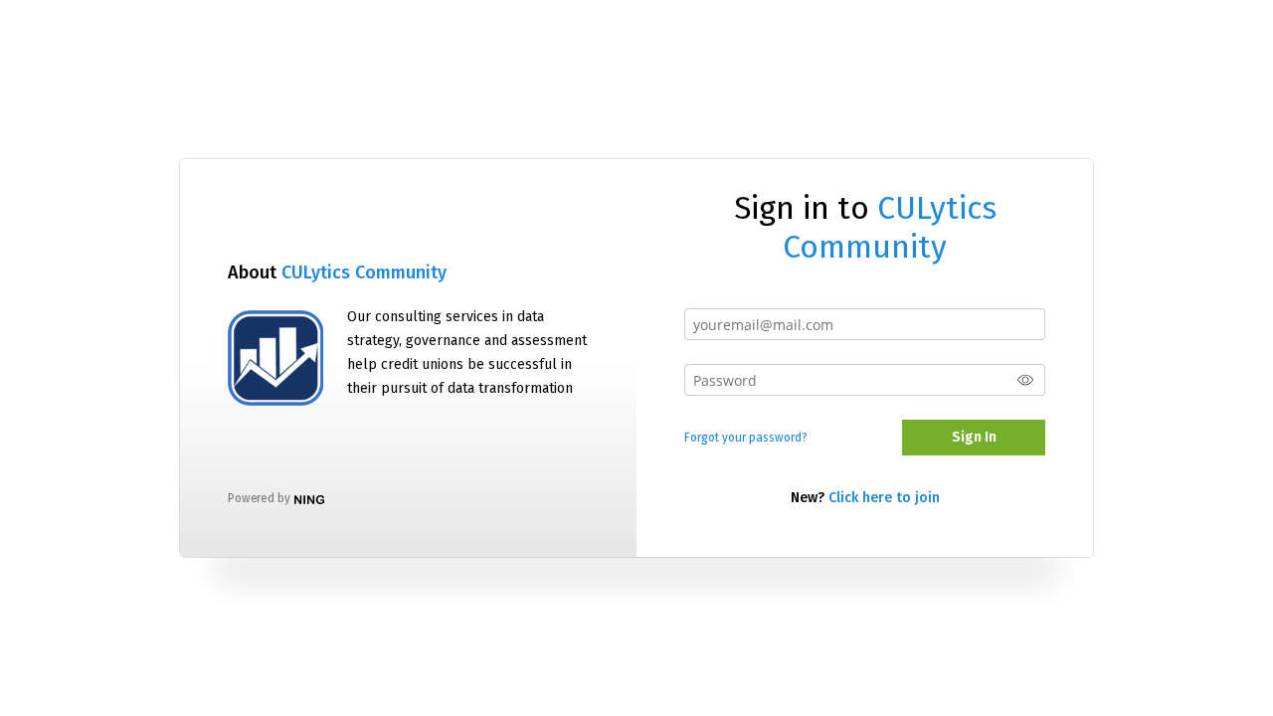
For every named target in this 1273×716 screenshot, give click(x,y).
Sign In (974, 437)
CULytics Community (364, 272)
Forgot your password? (746, 438)
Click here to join (884, 497)
